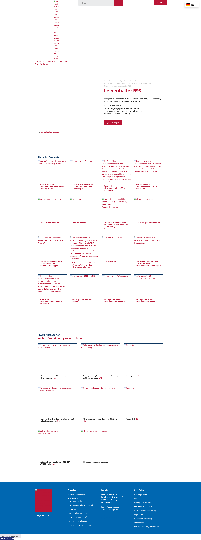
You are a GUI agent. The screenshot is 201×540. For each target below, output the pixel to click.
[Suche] (118, 3)
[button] (67, 132)
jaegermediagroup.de (110, 517)
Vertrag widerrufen (10, 536)
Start (106, 81)
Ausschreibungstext (50, 132)
